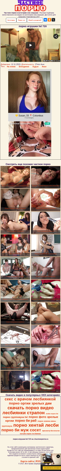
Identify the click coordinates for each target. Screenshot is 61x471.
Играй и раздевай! (35, 20)
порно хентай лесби (36, 425)
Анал (44, 67)
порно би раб (25, 420)
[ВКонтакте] (45, 19)
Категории (11, 20)
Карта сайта (27, 461)
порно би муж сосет (21, 430)
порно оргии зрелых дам (30, 403)
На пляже (11, 67)
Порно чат (21, 20)
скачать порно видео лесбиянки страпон (28, 410)
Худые (35, 67)
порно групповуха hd (15, 417)
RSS (38, 461)
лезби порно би (52, 414)
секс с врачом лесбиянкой (30, 399)
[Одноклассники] (49, 19)
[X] (53, 19)
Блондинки (24, 67)
